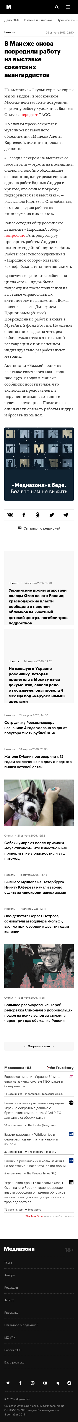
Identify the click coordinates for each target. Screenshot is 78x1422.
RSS (10, 1299)
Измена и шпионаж (38, 19)
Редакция (11, 1287)
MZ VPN (10, 1337)
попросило (14, 236)
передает (29, 115)
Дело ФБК (11, 19)
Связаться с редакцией (42, 527)
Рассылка (11, 1312)
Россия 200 (12, 1349)
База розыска (14, 1362)
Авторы (9, 1274)
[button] (68, 7)
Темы (8, 1262)
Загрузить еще (39, 1046)
